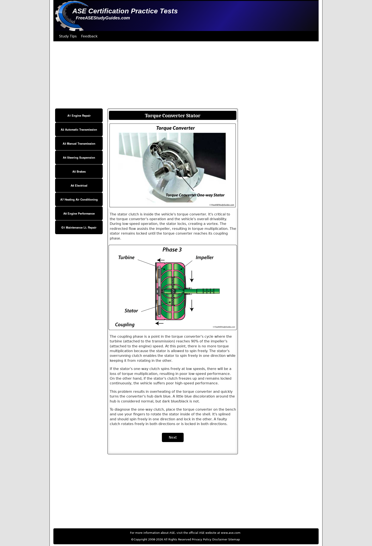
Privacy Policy (201, 539)
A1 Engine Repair (79, 116)
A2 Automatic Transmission (79, 129)
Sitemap (234, 539)
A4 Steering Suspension (79, 157)
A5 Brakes (79, 171)
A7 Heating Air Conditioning (79, 199)
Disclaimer (219, 539)
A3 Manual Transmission (79, 143)
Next (173, 437)
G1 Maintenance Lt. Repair (78, 227)
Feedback (89, 36)
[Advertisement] (182, 75)
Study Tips (68, 36)
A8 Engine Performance (79, 213)
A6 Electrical (79, 185)
